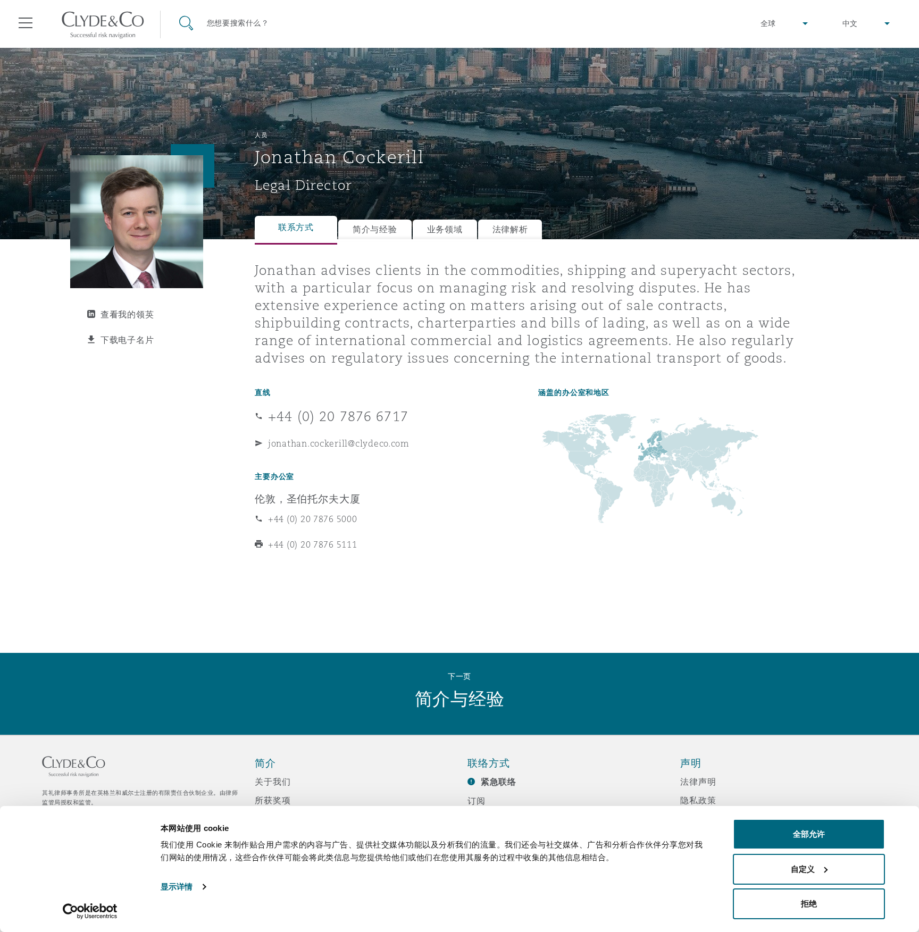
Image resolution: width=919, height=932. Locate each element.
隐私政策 (698, 800)
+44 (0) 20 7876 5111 (312, 544)
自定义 (803, 869)
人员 (261, 135)
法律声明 (698, 781)
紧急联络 (498, 781)
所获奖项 (272, 800)
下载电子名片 (127, 339)
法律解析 (510, 229)
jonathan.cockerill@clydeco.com (339, 443)
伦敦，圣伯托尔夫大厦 (308, 498)
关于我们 (272, 781)
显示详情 (177, 886)
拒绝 (809, 903)
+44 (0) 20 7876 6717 (338, 416)
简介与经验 (375, 229)
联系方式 (296, 227)
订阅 (476, 800)
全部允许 (809, 833)
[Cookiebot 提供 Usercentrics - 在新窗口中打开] (90, 911)
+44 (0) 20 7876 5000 (312, 519)
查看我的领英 (127, 314)
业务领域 (445, 229)
